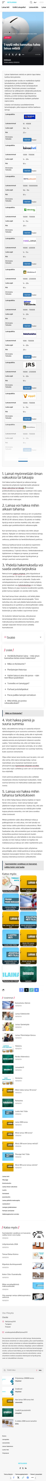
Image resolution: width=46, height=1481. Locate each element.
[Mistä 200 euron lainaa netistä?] (8, 1146)
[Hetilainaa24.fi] (12, 2)
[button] (16, 54)
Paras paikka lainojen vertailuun (21, 695)
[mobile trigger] (4, 2)
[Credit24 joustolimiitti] (7, 1412)
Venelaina (18, 1078)
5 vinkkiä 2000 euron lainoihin (26, 1421)
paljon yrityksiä (19, 574)
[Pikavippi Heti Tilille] (8, 1156)
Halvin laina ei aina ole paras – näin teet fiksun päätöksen (21, 676)
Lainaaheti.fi (19, 1067)
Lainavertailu (18, 1402)
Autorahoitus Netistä (22, 1003)
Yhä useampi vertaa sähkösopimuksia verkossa (16, 1296)
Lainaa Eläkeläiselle (22, 1014)
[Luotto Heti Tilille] (8, 1113)
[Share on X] (12, 54)
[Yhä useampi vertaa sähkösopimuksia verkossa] (38, 1296)
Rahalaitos (19, 1101)
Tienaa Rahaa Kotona (10, 1254)
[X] (22, 1468)
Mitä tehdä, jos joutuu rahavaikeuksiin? (15, 701)
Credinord (18, 1389)
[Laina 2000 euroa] (8, 1124)
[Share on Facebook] (9, 54)
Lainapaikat (18, 1413)
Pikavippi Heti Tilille (22, 1154)
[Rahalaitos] (8, 1103)
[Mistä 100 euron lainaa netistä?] (8, 1167)
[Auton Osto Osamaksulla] (38, 1275)
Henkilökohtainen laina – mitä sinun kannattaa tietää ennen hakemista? (21, 657)
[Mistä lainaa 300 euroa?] (8, 1135)
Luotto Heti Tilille (21, 1111)
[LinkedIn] (25, 1468)
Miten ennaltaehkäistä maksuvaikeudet (10, 1285)
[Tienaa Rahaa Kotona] (38, 1255)
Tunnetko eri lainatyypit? (18, 683)
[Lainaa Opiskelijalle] (8, 1026)
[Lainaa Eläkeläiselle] (8, 1016)
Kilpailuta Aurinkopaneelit (12, 1264)
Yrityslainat (18, 1381)
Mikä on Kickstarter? (16, 664)
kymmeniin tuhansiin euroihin (27, 766)
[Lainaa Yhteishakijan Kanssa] (8, 1037)
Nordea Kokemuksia (22, 1057)
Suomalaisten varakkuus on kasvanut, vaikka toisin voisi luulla (16, 1234)
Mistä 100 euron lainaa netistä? (26, 1165)
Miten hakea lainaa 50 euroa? (26, 1090)
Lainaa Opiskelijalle (22, 1024)
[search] (31, 2)
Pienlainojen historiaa (17, 669)
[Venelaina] (8, 1080)
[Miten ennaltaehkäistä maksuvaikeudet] (38, 1285)
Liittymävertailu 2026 (10, 1244)
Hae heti (27, 140)
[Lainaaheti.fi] (8, 1069)
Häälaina (18, 1046)
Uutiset (7, 37)
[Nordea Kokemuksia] (8, 1059)
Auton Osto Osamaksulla (11, 1274)
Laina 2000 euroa (21, 1122)
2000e (17, 1424)
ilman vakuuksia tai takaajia (13, 488)
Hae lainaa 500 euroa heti (24, 1400)
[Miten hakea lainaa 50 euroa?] (8, 1092)
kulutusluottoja (24, 585)
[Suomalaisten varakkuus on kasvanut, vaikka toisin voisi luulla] (38, 1234)
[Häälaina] (8, 1048)
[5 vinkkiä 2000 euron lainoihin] (7, 1423)
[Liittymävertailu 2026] (38, 1245)
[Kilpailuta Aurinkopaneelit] (38, 1265)
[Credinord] (7, 1391)
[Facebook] (20, 1468)
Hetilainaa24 (7, 60)
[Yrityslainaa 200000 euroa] (7, 1380)
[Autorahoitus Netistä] (8, 1005)
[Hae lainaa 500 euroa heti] (7, 1402)
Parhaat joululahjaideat (17, 689)
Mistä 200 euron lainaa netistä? (26, 1143)
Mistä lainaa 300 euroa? (23, 1133)
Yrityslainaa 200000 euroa (24, 1378)
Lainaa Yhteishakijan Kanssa (25, 1035)
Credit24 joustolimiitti (23, 1410)
